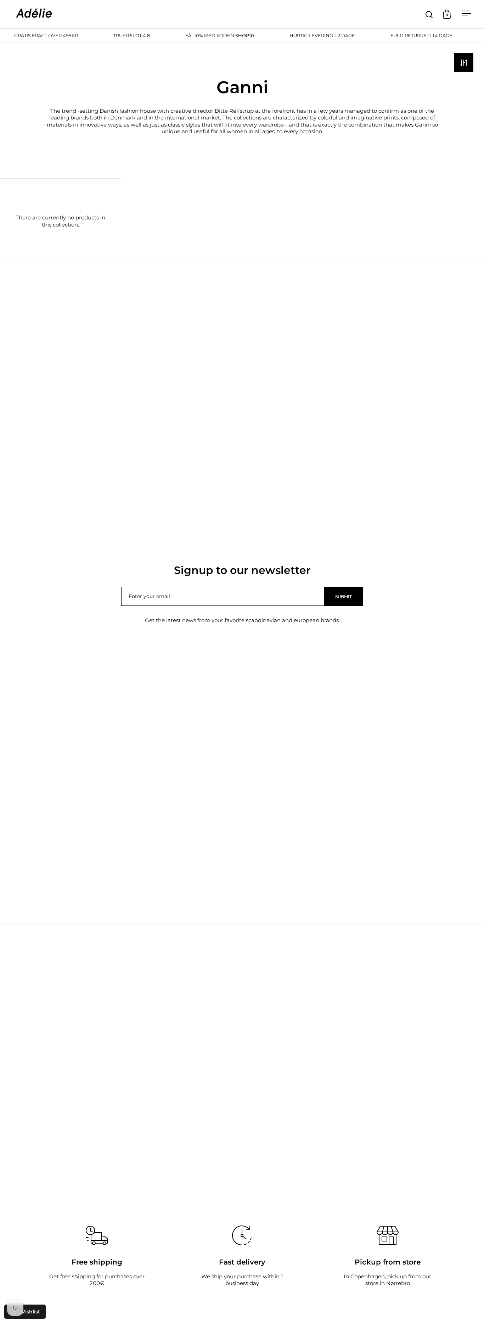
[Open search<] (429, 14)
